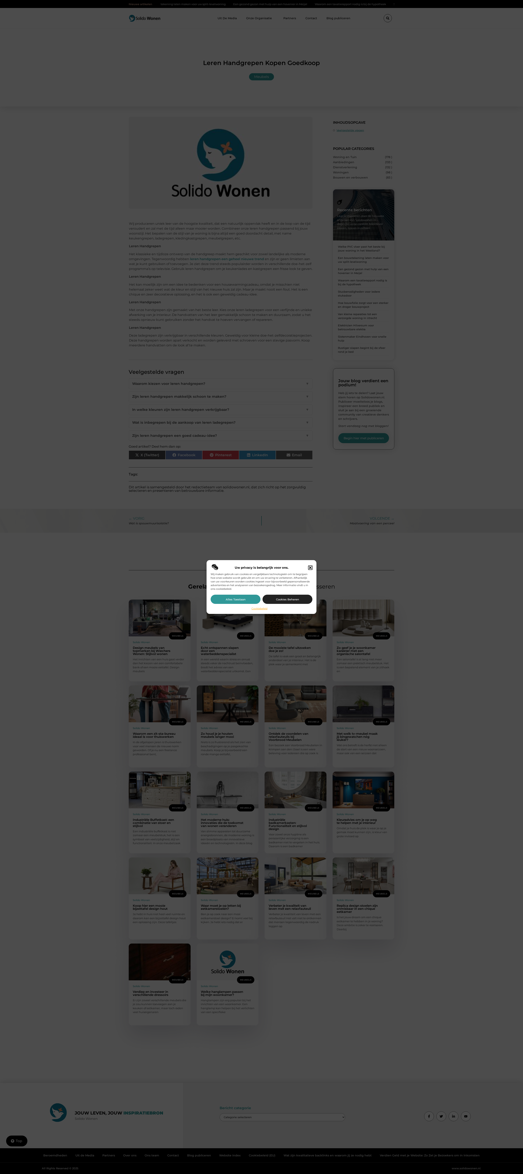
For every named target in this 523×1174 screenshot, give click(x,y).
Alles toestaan (236, 599)
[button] (310, 568)
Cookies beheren (287, 599)
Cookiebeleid (259, 608)
